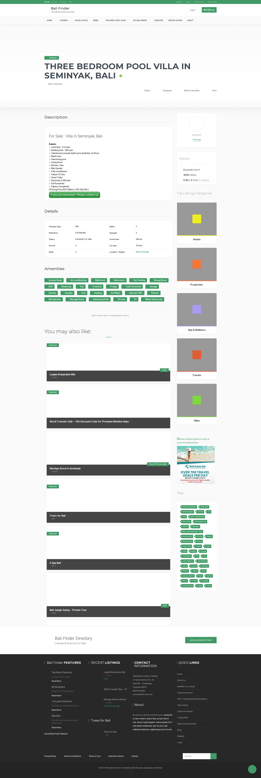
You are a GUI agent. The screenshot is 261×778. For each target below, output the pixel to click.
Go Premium (199, 2)
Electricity (66, 286)
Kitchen (155, 293)
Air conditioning (78, 280)
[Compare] (162, 387)
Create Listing (175, 20)
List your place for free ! (201, 640)
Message (197, 139)
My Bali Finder (140, 20)
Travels (196, 375)
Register (179, 2)
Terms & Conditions (72, 756)
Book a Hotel (81, 20)
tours (185, 581)
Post (204, 571)
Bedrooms (119, 280)
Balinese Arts (200, 521)
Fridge (113, 286)
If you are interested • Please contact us (74, 194)
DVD (50, 286)
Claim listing (182, 705)
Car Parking (139, 280)
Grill (83, 293)
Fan (82, 286)
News (95, 20)
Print (214, 90)
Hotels (197, 239)
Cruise (199, 536)
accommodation (189, 507)
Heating (98, 293)
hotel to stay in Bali (148, 718)
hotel (185, 551)
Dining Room (160, 280)
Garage (153, 286)
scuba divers (188, 576)
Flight (208, 546)
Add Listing (212, 2)
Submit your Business (186, 724)
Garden (52, 293)
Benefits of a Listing (186, 686)
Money (185, 571)
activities (204, 507)
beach (185, 526)
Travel (194, 581)
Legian (54, 377)
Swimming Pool (101, 299)
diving (199, 541)
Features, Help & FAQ (116, 20)
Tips (200, 576)
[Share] (158, 387)
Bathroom (100, 280)
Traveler (204, 581)
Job (204, 556)
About (190, 20)
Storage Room (76, 299)
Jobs (185, 566)
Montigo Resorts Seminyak (65, 468)
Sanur (54, 566)
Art (209, 511)
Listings (64, 20)
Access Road (55, 280)
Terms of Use (94, 756)
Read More (56, 681)
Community (187, 536)
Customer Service (185, 693)
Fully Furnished (133, 286)
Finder (198, 546)
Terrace (121, 299)
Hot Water (115, 293)
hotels (193, 551)
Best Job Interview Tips (192, 531)
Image (203, 551)
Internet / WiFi (136, 293)
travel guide (188, 586)
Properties (196, 284)
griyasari (196, 134)
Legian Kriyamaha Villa (62, 374)
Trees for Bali (58, 515)
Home (49, 20)
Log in (192, 10)
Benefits (195, 526)
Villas (197, 420)
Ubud (54, 613)
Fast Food (187, 546)
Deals (209, 536)
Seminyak (57, 84)
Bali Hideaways (197, 516)
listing (194, 566)
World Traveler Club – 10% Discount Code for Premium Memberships (89, 421)
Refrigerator (54, 299)
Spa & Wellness (197, 330)
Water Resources (153, 299)
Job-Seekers (188, 561)
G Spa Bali (55, 563)
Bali (50, 84)
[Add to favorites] (166, 387)
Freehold (97, 286)
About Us (181, 680)
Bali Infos (186, 521)
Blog (179, 730)
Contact (134, 756)
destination (187, 541)
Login (188, 2)
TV (135, 299)
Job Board (202, 561)
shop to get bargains (146, 722)
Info (196, 556)
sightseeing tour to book (161, 729)
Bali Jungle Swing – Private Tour (68, 610)
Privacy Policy (50, 756)
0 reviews (204, 180)
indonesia (187, 556)
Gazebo (68, 293)
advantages (188, 511)
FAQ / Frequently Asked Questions (192, 699)
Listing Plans (182, 717)
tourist (209, 576)
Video (199, 586)
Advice (200, 511)
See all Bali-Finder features (56, 734)
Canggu (55, 471)
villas (208, 586)
